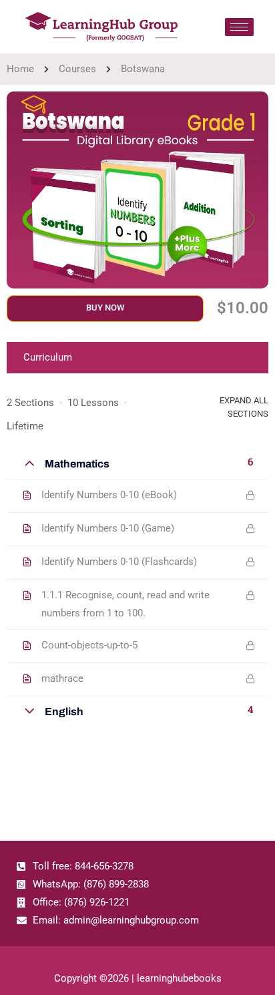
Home (20, 69)
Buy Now (105, 308)
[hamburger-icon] (239, 27)
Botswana (143, 69)
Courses (77, 69)
